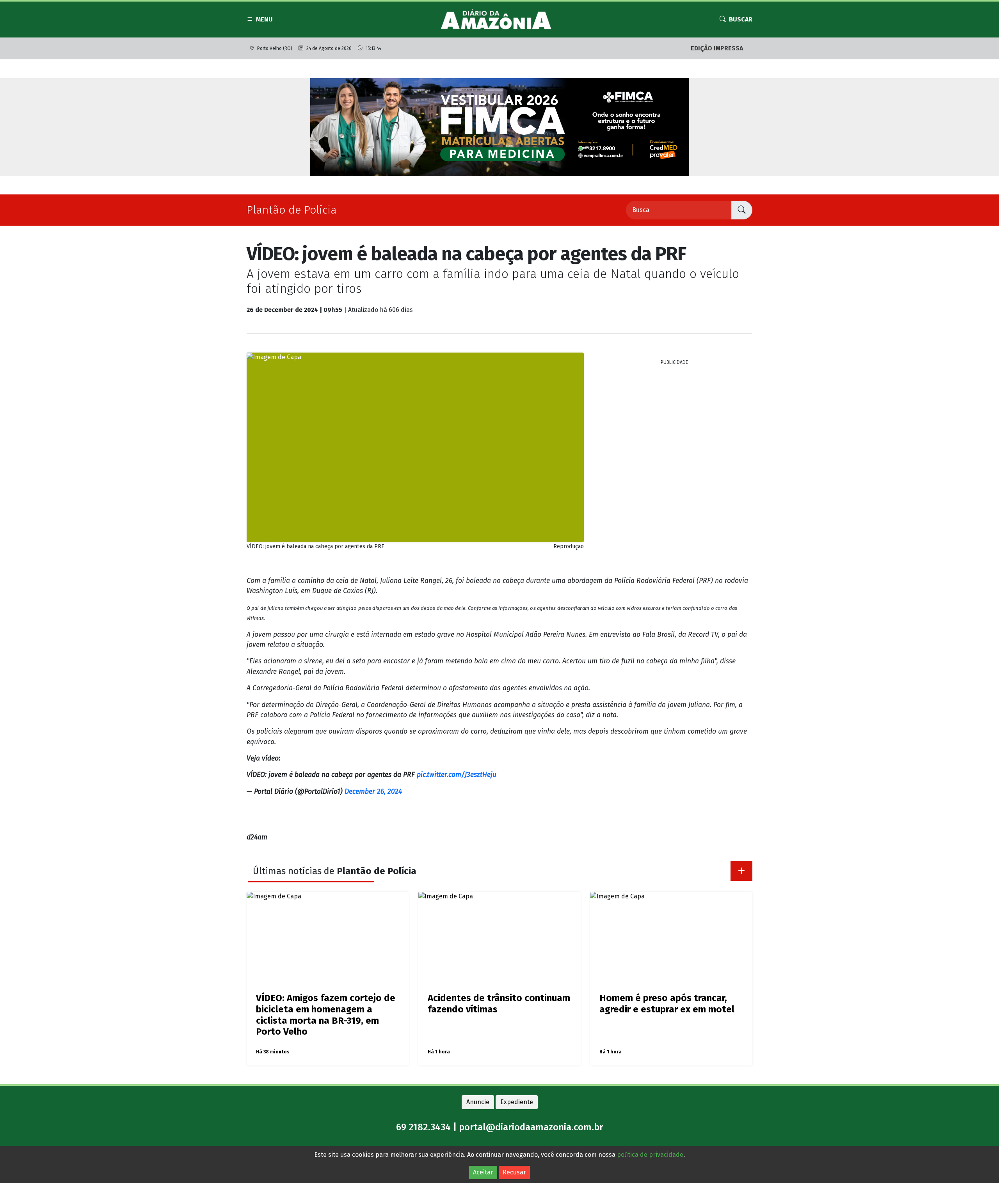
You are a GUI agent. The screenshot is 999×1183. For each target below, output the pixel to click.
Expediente (516, 1102)
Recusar (514, 1172)
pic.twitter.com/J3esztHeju (456, 775)
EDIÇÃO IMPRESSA (717, 48)
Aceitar (483, 1172)
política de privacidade (650, 1154)
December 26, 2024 (373, 791)
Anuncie (477, 1102)
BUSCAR (740, 19)
